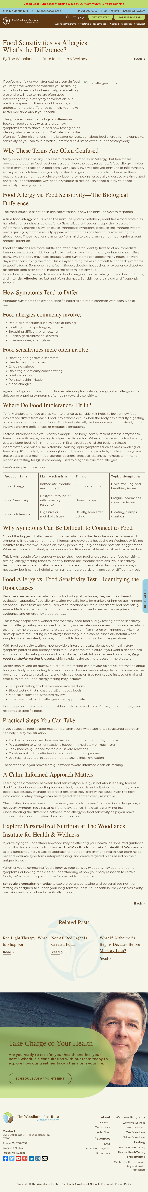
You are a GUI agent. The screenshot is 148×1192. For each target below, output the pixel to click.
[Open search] (68, 17)
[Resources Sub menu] (134, 25)
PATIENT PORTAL (130, 17)
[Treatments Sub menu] (107, 25)
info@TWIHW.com (134, 11)
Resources (126, 23)
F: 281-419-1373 (110, 11)
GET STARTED (101, 17)
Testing (84, 23)
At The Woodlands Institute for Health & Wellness (98, 847)
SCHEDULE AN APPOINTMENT (40, 1078)
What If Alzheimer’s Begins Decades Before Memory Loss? (120, 944)
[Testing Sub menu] (90, 25)
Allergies (30, 278)
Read (7, 952)
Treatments (99, 23)
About (113, 23)
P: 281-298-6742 (87, 11)
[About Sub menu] (118, 25)
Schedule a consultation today (27, 883)
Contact (140, 23)
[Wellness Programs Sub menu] (78, 25)
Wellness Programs (65, 23)
